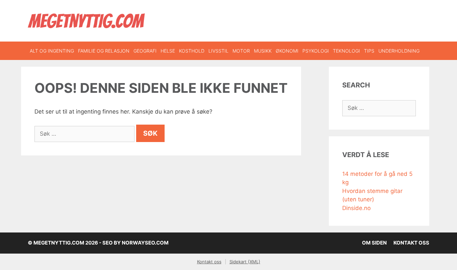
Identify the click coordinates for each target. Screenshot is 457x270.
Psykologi (315, 51)
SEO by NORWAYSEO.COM (135, 243)
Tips (369, 51)
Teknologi (346, 51)
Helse (168, 51)
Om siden (374, 243)
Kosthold (191, 51)
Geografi (145, 51)
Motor (241, 51)
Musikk (263, 51)
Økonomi (287, 51)
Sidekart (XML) (245, 261)
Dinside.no (356, 208)
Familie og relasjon (103, 51)
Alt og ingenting (52, 51)
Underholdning (399, 51)
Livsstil (218, 51)
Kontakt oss (411, 243)
